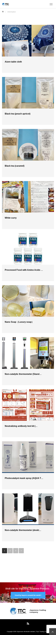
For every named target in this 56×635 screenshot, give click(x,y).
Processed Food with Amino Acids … (24, 270)
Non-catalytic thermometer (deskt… (23, 530)
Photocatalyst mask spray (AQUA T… (24, 478)
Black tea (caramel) (14, 166)
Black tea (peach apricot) (17, 114)
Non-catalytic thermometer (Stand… (23, 374)
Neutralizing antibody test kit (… (21, 426)
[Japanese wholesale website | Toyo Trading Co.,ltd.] (5, 4)
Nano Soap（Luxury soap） (19, 322)
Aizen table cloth (13, 62)
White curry (11, 218)
